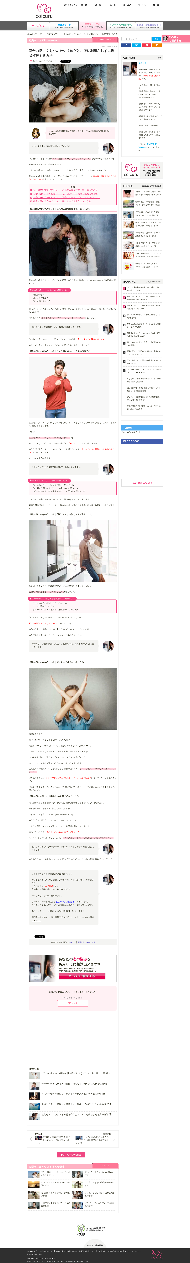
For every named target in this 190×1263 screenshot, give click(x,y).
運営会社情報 (32, 1254)
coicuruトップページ (34, 34)
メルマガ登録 (60, 1251)
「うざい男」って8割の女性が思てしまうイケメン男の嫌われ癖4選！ (75, 1073)
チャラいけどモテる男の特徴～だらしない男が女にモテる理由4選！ (75, 1083)
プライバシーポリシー (132, 1251)
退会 (40, 1254)
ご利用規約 (102, 1251)
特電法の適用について (87, 1251)
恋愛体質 (81, 942)
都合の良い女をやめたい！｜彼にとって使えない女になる (62, 201)
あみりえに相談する (175, 39)
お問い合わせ (72, 1251)
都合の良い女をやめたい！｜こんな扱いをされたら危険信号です (65, 193)
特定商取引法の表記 (115, 1251)
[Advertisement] (73, 1037)
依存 (88, 942)
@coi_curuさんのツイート (130, 432)
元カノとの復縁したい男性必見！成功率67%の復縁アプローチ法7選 (93, 1140)
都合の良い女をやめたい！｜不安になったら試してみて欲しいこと (66, 197)
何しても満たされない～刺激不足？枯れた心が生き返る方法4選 (73, 1094)
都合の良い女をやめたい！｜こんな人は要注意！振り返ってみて (65, 190)
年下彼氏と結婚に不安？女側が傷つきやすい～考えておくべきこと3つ (52, 1140)
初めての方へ (49, 1251)
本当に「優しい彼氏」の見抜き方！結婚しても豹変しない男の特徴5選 (76, 1104)
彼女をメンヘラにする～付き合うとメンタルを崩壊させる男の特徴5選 (76, 1114)
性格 (93, 942)
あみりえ (72, 942)
